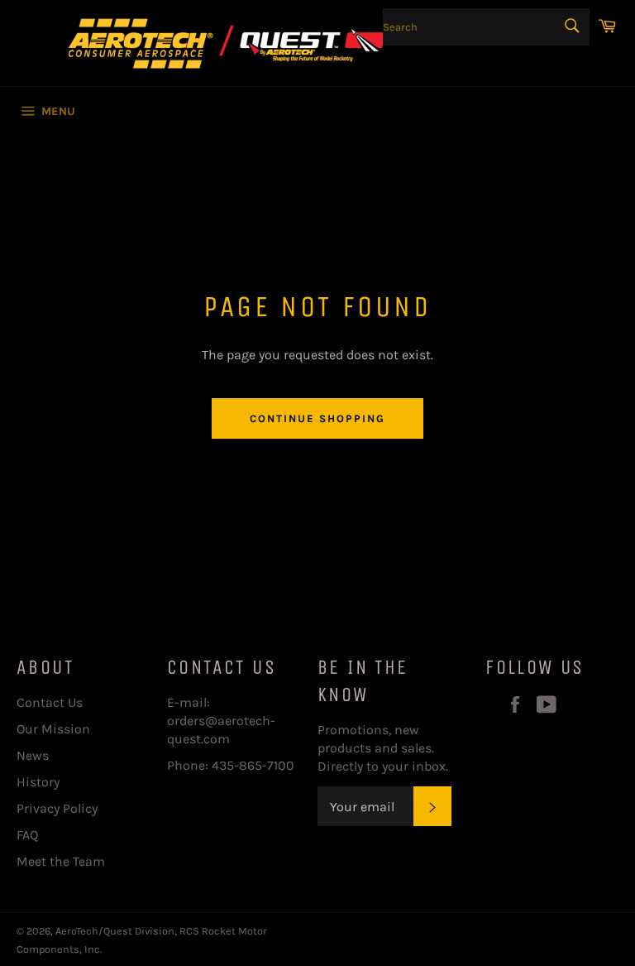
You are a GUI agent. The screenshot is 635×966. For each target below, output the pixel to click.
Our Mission (53, 729)
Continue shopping (317, 418)
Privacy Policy (57, 808)
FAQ (27, 835)
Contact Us (50, 702)
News (33, 755)
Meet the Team (61, 861)
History (38, 782)
